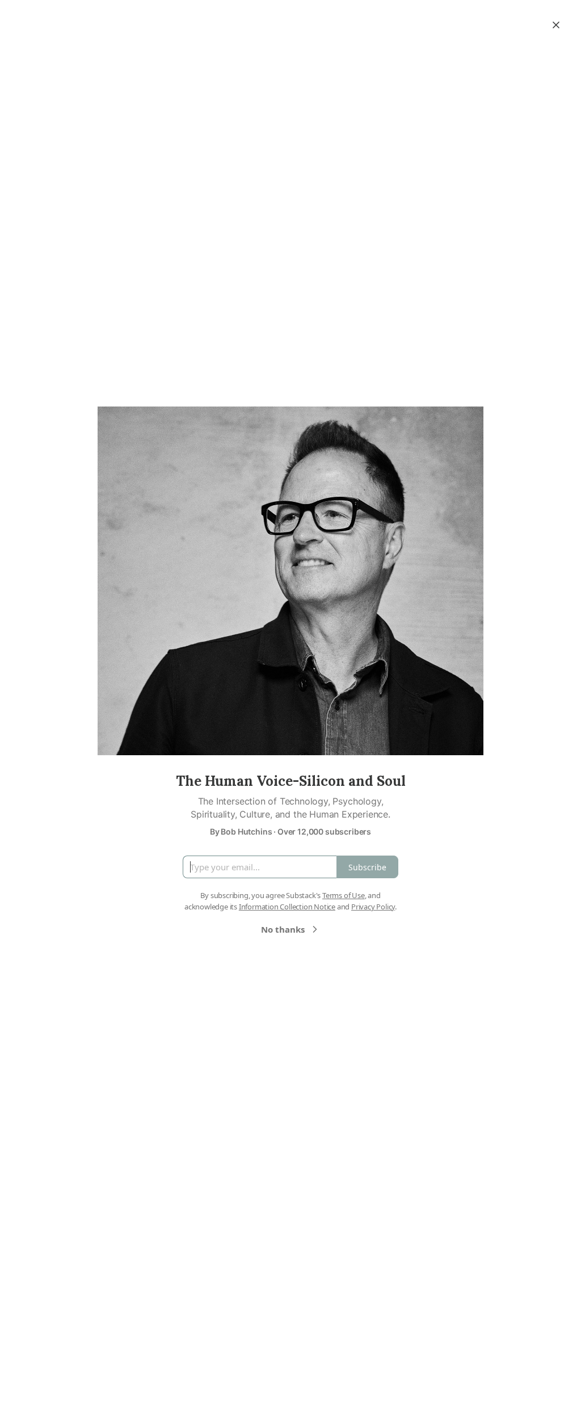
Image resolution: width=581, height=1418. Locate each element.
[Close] (556, 25)
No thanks (283, 929)
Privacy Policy (373, 906)
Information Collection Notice (287, 906)
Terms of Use (343, 895)
